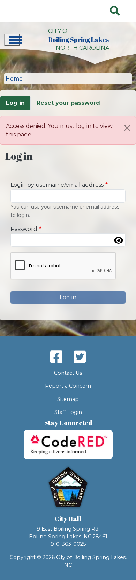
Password (23, 229)
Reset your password (68, 103)
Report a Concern (68, 386)
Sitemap (68, 399)
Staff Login (68, 412)
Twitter (79, 357)
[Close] (127, 128)
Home (14, 78)
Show (119, 240)
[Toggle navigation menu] (12, 40)
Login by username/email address (57, 185)
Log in (15, 103)
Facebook (56, 357)
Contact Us (68, 373)
